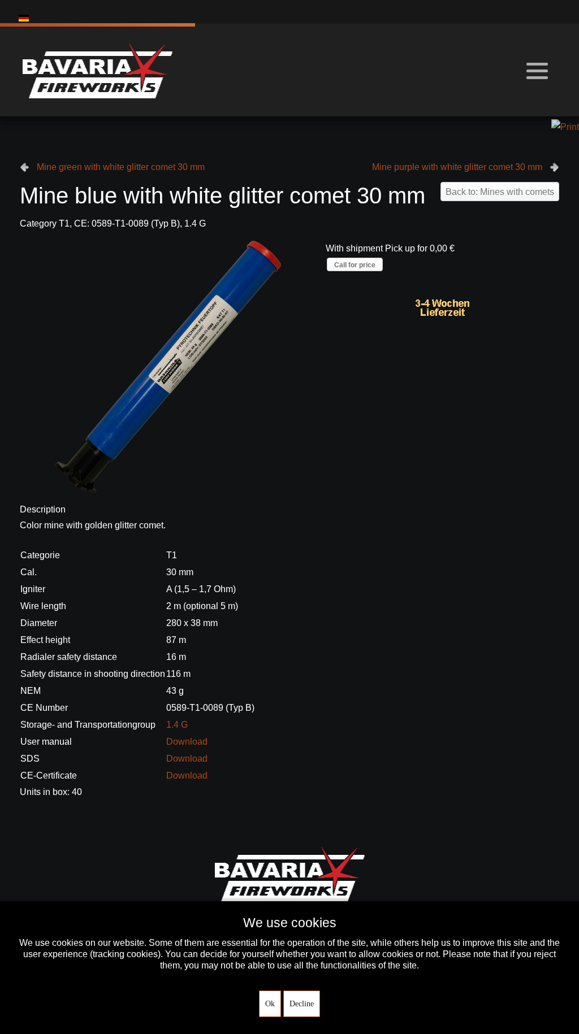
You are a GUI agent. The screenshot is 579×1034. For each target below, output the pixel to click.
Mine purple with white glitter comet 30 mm (457, 167)
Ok (270, 1004)
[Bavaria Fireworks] (97, 70)
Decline (302, 1004)
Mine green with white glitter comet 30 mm (121, 167)
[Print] (565, 126)
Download (187, 741)
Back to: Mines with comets (500, 192)
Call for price (354, 265)
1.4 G (177, 724)
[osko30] (168, 366)
